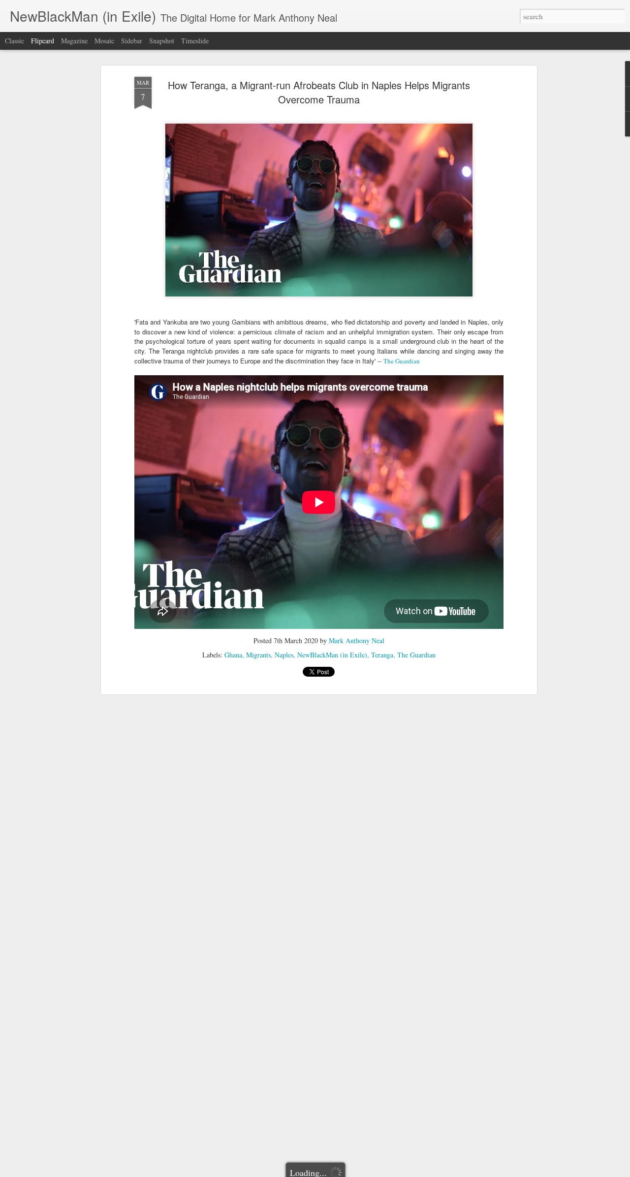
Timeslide (195, 40)
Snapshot (161, 40)
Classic (14, 40)
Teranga (382, 654)
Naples (284, 654)
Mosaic (104, 40)
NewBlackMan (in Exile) (332, 654)
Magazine (74, 40)
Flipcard (42, 40)
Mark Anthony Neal (356, 640)
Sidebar (131, 40)
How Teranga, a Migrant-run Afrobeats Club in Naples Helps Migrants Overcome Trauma (319, 92)
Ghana (233, 654)
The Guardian (401, 361)
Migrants (258, 654)
